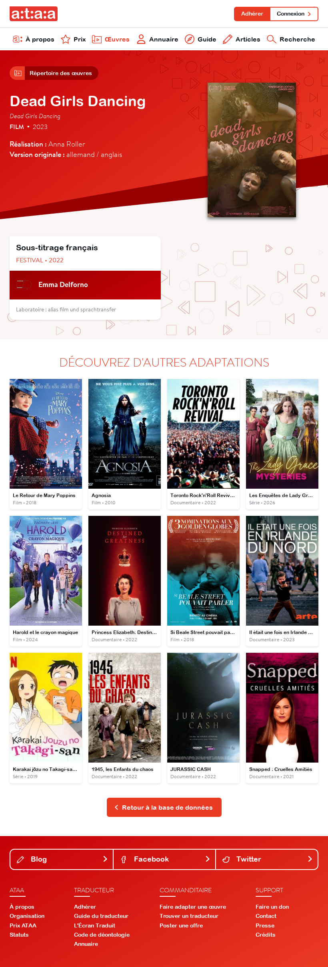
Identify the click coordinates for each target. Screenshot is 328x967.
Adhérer (252, 13)
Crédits (266, 934)
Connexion (290, 13)
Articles (248, 39)
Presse (265, 925)
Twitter (247, 859)
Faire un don (272, 907)
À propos (40, 39)
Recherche (297, 39)
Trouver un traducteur (189, 916)
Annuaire (163, 39)
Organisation (27, 916)
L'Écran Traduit (94, 925)
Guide (207, 39)
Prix (80, 39)
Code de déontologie (102, 934)
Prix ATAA (23, 925)
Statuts (19, 934)
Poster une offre (181, 925)
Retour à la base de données (167, 807)
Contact (266, 916)
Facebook (150, 859)
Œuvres (117, 39)
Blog (38, 859)
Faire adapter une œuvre (193, 907)
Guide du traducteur (101, 916)
